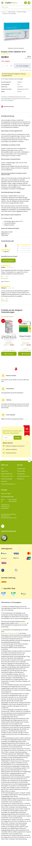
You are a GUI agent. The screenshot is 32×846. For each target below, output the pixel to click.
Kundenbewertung (7, 241)
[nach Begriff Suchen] (2, 7)
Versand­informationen (23, 476)
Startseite (3, 12)
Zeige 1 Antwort (5, 281)
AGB (2, 468)
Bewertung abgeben (8, 260)
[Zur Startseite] (11, 2)
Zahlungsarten (21, 473)
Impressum (4, 481)
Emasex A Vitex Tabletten (9, 13)
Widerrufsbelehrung (6, 473)
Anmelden (18, 437)
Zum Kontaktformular (7, 496)
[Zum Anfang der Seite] (29, 460)
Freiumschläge (21, 471)
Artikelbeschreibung (7, 116)
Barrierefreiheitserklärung (8, 484)
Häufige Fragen (21, 468)
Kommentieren (4, 278)
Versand (29, 70)
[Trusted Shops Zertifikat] (4, 538)
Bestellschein (20, 479)
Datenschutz (4, 471)
